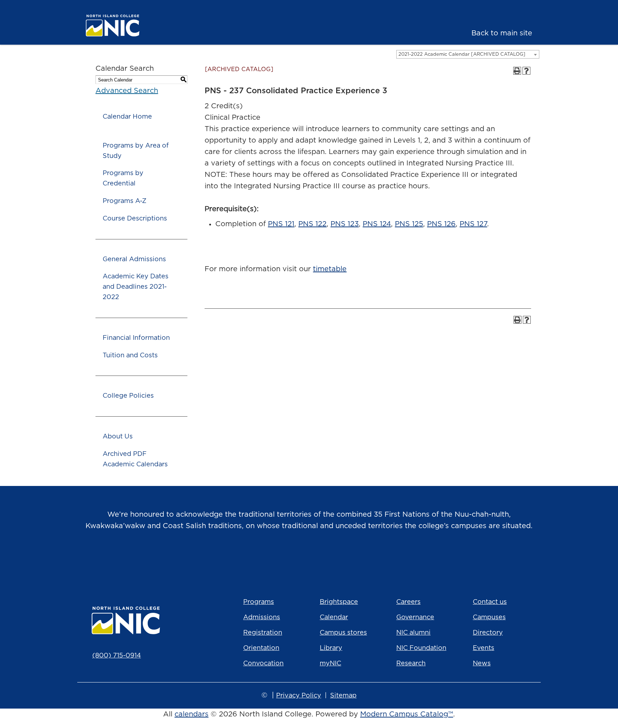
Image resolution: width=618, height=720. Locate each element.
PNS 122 (312, 224)
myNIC (330, 663)
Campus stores (343, 633)
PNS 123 (344, 224)
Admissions (261, 617)
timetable (330, 269)
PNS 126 (441, 224)
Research (411, 663)
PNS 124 (377, 224)
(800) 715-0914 (116, 655)
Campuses (489, 617)
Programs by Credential (123, 178)
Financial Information (136, 338)
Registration (262, 633)
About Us (118, 436)
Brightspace (339, 602)
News (482, 663)
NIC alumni (413, 633)
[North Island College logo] (132, 25)
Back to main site (501, 33)
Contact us (490, 602)
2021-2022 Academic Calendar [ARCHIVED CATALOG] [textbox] (461, 54)
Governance (415, 617)
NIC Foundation (421, 648)
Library (331, 648)
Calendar (334, 617)
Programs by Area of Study (136, 151)
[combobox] (467, 54)
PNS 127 (473, 224)
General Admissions (134, 259)
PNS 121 (281, 224)
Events (483, 648)
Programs (258, 602)
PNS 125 (409, 224)
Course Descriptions (135, 218)
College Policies (128, 396)
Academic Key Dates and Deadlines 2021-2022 (135, 287)
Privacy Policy (298, 695)
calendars (192, 714)
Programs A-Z (124, 201)
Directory (488, 633)
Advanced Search (126, 90)
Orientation (261, 648)
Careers (408, 602)
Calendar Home (127, 117)
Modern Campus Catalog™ (406, 714)
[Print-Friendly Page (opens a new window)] (517, 71)
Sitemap (343, 695)
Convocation (263, 663)
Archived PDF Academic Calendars (135, 459)
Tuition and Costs (130, 355)
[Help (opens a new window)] (526, 71)
